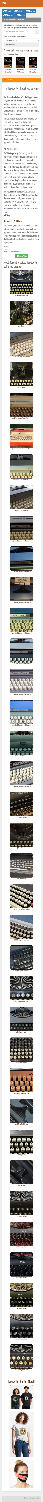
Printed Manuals (24, 51)
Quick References (9, 54)
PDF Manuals (34, 51)
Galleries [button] (30, 11)
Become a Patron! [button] (22, 256)
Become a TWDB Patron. (14, 221)
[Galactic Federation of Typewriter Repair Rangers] (21, 1434)
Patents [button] (21, 15)
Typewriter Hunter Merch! (21, 1381)
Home (5, 80)
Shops (17, 54)
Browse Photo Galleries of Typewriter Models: (15, 36)
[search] (21, 41)
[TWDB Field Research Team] (21, 1473)
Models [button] (18, 11)
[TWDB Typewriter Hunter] (21, 1397)
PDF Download (8, 72)
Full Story (7, 215)
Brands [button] (7, 11)
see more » (17, 267)
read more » (14, 149)
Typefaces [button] (8, 15)
